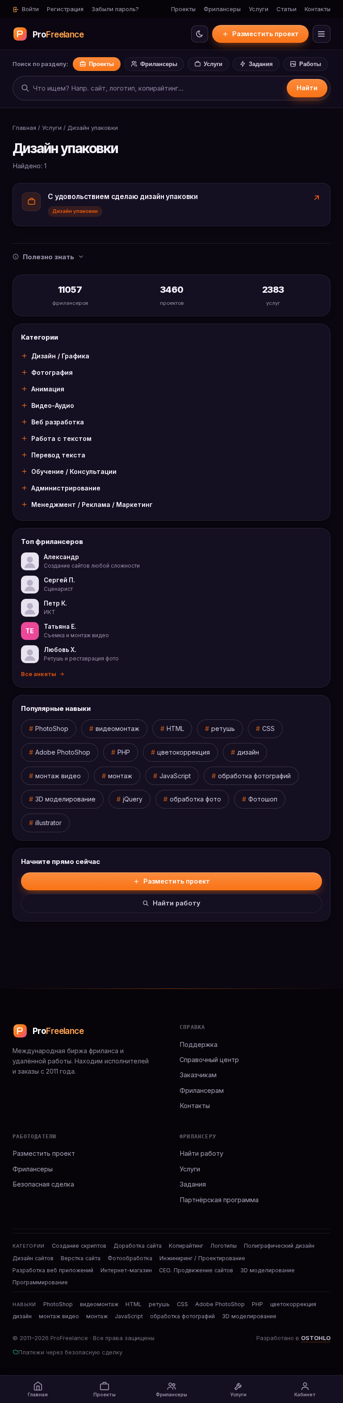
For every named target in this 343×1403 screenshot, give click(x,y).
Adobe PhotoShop (62, 752)
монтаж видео (58, 776)
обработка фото (195, 799)
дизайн (248, 752)
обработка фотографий (254, 776)
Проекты (183, 8)
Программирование (40, 1282)
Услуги (258, 8)
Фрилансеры (222, 8)
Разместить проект (265, 33)
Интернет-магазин (126, 1270)
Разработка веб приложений (53, 1270)
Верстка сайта (80, 1258)
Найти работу (177, 903)
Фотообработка (130, 1258)
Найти (307, 87)
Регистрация (65, 8)
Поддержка (199, 1044)
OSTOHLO (315, 1337)
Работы (310, 64)
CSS (268, 728)
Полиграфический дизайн (279, 1245)
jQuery (132, 799)
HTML (175, 728)
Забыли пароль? (115, 8)
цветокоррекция (183, 752)
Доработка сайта (137, 1245)
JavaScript (175, 776)
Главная (24, 127)
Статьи (286, 8)
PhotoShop (51, 728)
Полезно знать (48, 257)
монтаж (120, 776)
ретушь (223, 728)
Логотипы (223, 1245)
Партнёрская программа (219, 1200)
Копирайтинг (186, 1245)
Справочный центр (209, 1059)
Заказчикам (198, 1075)
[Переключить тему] (199, 33)
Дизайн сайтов (33, 1258)
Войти (29, 8)
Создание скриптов (79, 1245)
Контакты (317, 8)
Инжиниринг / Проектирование (202, 1258)
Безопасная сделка (43, 1184)
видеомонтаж (117, 728)
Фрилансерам (202, 1090)
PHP (123, 752)
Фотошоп (262, 799)
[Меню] (321, 34)
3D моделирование (65, 799)
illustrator (48, 822)
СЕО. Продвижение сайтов (196, 1270)
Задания (261, 64)
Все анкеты (38, 673)
